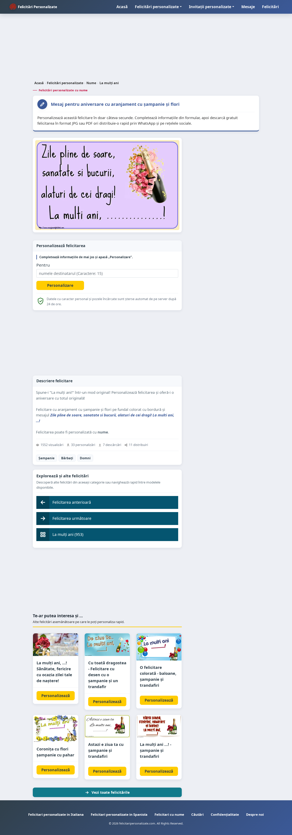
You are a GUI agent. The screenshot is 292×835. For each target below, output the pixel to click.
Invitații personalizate (210, 6)
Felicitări (270, 6)
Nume (91, 83)
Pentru (43, 265)
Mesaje (248, 6)
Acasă (122, 6)
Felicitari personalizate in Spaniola (119, 814)
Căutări (197, 814)
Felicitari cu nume (169, 814)
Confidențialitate (225, 814)
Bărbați (67, 458)
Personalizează (55, 695)
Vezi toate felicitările (111, 792)
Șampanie (46, 458)
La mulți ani (109, 83)
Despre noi (255, 814)
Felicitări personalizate (157, 6)
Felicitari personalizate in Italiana (56, 814)
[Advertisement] (146, 49)
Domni (85, 458)
